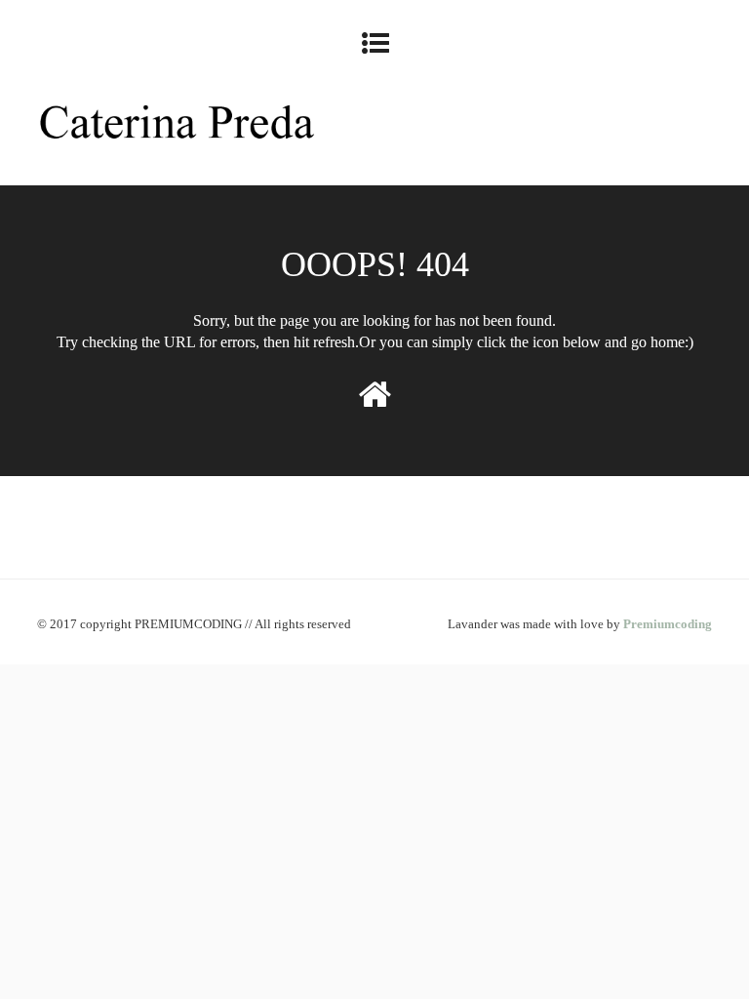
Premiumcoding (667, 624)
